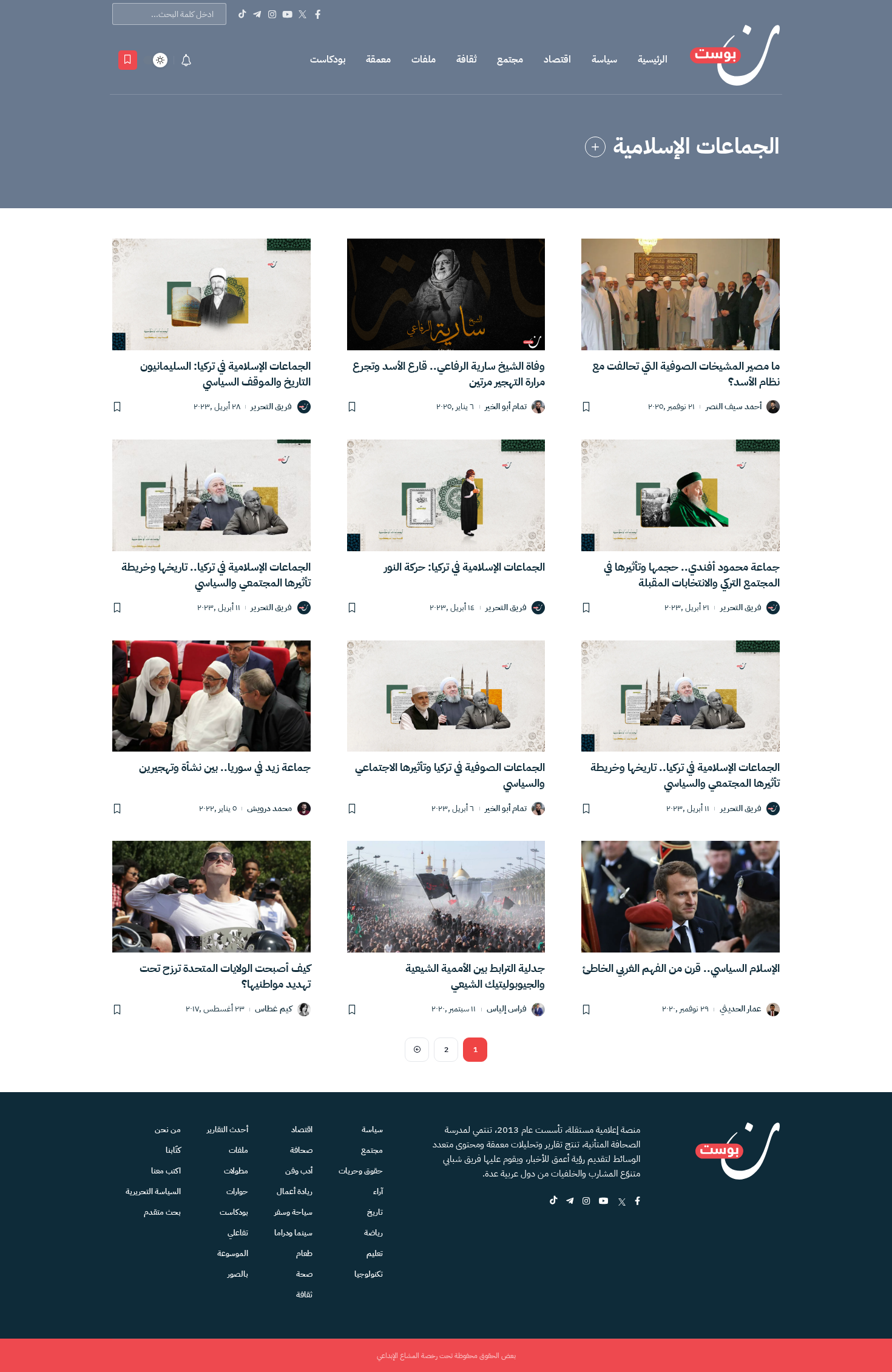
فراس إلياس (507, 1009)
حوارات (237, 1191)
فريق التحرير (271, 407)
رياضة (373, 1232)
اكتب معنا (166, 1171)
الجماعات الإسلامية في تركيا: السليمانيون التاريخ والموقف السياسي (225, 374)
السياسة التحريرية (153, 1191)
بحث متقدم (162, 1212)
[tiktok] (553, 1202)
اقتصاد (557, 59)
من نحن (168, 1129)
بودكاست (327, 59)
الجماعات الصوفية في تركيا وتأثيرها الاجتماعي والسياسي (450, 775)
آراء (378, 1191)
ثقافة (466, 59)
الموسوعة (232, 1253)
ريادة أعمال (295, 1191)
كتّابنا (173, 1150)
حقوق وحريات (361, 1171)
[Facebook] (317, 14)
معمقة (378, 59)
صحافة (301, 1150)
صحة (304, 1274)
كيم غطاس (273, 1009)
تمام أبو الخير (506, 407)
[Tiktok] (241, 14)
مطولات (236, 1171)
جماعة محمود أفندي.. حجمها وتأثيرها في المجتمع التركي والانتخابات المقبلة (692, 575)
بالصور (238, 1274)
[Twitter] (302, 14)
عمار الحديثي (741, 1009)
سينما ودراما (293, 1232)
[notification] (186, 60)
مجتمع (510, 59)
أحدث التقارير (227, 1129)
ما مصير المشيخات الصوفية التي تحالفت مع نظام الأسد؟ (686, 374)
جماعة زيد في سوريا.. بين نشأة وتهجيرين (225, 767)
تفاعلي (238, 1232)
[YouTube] (287, 14)
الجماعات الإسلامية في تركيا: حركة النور (464, 567)
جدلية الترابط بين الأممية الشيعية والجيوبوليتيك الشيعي (475, 976)
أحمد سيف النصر (734, 407)
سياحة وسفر (293, 1212)
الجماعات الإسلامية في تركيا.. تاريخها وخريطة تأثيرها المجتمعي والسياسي (216, 575)
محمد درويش (269, 809)
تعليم (375, 1253)
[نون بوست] (735, 60)
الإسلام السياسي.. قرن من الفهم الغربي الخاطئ (681, 968)
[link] (595, 147)
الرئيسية (652, 59)
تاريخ (375, 1212)
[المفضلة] (127, 60)
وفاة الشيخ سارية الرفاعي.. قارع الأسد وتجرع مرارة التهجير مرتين (449, 374)
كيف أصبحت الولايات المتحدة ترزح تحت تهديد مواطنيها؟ (225, 976)
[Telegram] (257, 14)
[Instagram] (272, 14)
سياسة (604, 59)
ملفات (423, 59)
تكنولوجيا (368, 1274)
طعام (304, 1253)
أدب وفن (299, 1171)
